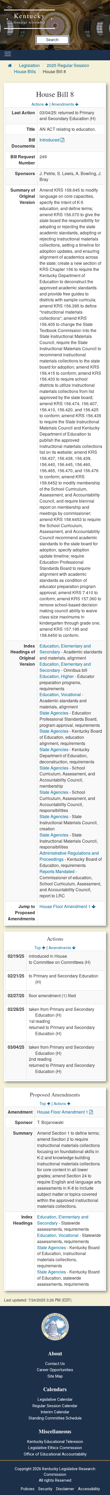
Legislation (29, 65)
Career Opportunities (55, 1369)
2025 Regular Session (68, 65)
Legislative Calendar (55, 1399)
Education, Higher (57, 676)
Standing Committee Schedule (55, 1418)
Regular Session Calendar (55, 1405)
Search (52, 39)
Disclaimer (65, 1488)
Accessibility (89, 1488)
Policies (27, 1488)
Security (45, 1488)
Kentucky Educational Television (55, 1441)
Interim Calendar (55, 1412)
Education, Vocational (60, 694)
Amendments (63, 104)
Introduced (50, 140)
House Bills (25, 71)
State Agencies (54, 713)
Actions (38, 104)
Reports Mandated (57, 871)
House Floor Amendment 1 (66, 906)
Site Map (55, 1376)
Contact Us (55, 1363)
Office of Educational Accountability (55, 1454)
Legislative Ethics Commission (55, 1447)
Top (38, 947)
